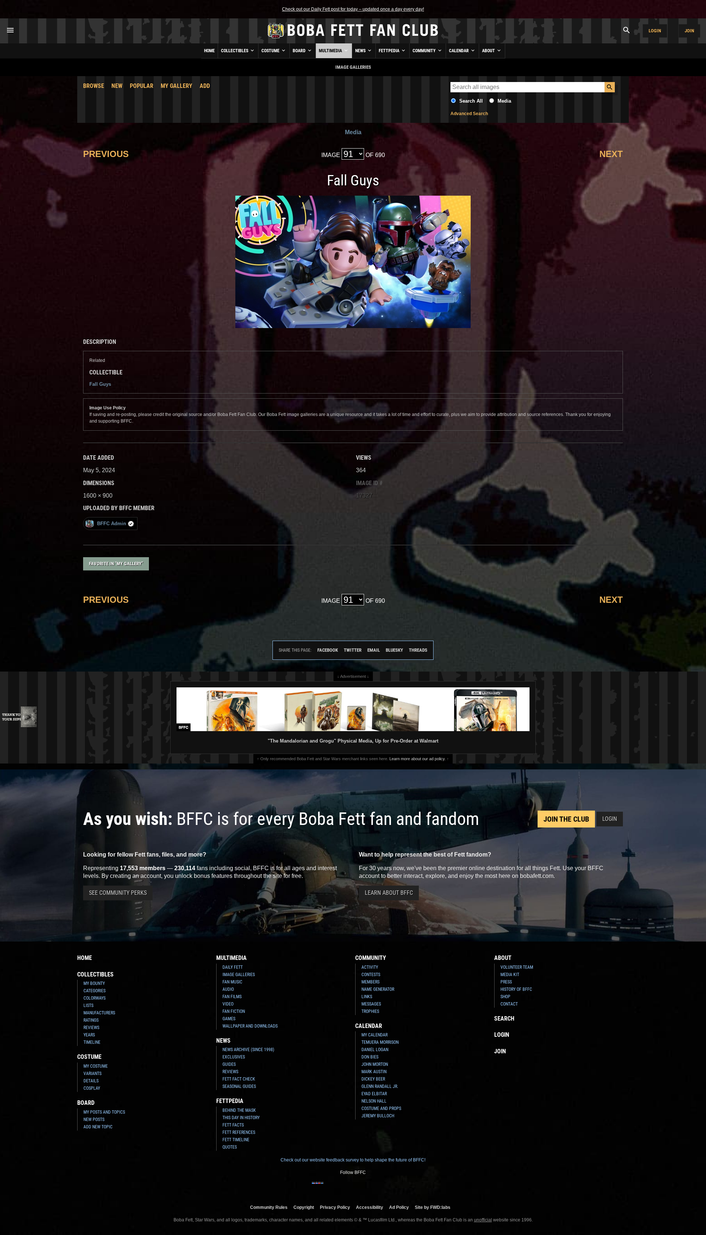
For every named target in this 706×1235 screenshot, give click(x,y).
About (489, 50)
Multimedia (331, 50)
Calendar (459, 50)
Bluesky (394, 650)
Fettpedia (389, 50)
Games (228, 1018)
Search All (471, 101)
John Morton (374, 1064)
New (116, 85)
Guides (229, 1064)
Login (655, 30)
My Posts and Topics (104, 1112)
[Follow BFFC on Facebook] (318, 1187)
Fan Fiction (233, 1011)
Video (227, 1004)
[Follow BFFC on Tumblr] (353, 1187)
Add (205, 85)
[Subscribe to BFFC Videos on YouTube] (365, 1187)
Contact (509, 1004)
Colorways (94, 998)
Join (689, 30)
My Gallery (176, 85)
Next (611, 154)
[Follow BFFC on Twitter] (341, 1187)
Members (370, 982)
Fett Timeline (235, 1139)
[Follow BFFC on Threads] (376, 1187)
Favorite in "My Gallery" (116, 563)
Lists (88, 1005)
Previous (106, 154)
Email (373, 650)
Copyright (303, 1207)
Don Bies (369, 1057)
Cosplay (91, 1088)
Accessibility (369, 1207)
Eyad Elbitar (374, 1093)
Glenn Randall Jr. (379, 1086)
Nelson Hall (373, 1101)
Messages (371, 1004)
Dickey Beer (373, 1079)
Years (89, 1035)
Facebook (327, 650)
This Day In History (241, 1117)
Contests (370, 974)
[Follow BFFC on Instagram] (329, 1187)
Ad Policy (399, 1207)
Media (504, 101)
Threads (418, 650)
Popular (141, 85)
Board (300, 50)
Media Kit (509, 974)
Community (425, 50)
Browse (93, 85)
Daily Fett (232, 967)
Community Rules (269, 1207)
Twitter (352, 650)
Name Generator (377, 989)
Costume (271, 50)
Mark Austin (373, 1071)
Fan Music (232, 982)
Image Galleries (238, 974)
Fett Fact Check (238, 1079)
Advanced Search (469, 113)
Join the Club (566, 819)
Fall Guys (100, 384)
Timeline (91, 1042)
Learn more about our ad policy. (417, 759)
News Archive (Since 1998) (248, 1049)
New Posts (93, 1119)
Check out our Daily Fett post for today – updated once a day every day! (353, 9)
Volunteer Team (516, 967)
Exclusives (233, 1057)
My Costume (95, 1066)
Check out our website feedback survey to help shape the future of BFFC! (353, 1160)
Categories (94, 990)
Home (209, 50)
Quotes (229, 1147)
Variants (92, 1073)
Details (91, 1080)
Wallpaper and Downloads (250, 1026)
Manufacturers (99, 1012)
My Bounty (94, 983)
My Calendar (374, 1035)
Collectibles (235, 50)
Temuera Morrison (380, 1042)
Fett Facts (233, 1125)
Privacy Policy (335, 1207)
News (361, 50)
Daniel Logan (374, 1049)
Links (366, 996)
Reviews (91, 1027)
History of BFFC (516, 989)
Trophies (370, 1011)
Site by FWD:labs (432, 1207)
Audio (228, 989)
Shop (505, 996)
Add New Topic (98, 1126)
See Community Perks (118, 892)
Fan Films (232, 996)
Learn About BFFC (389, 892)
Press (506, 982)
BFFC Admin (111, 523)
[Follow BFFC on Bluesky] (388, 1187)
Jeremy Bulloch (377, 1115)
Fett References (238, 1132)
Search (504, 1018)
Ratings (91, 1020)
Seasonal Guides (239, 1086)
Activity (369, 967)
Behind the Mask (239, 1110)
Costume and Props (381, 1108)
